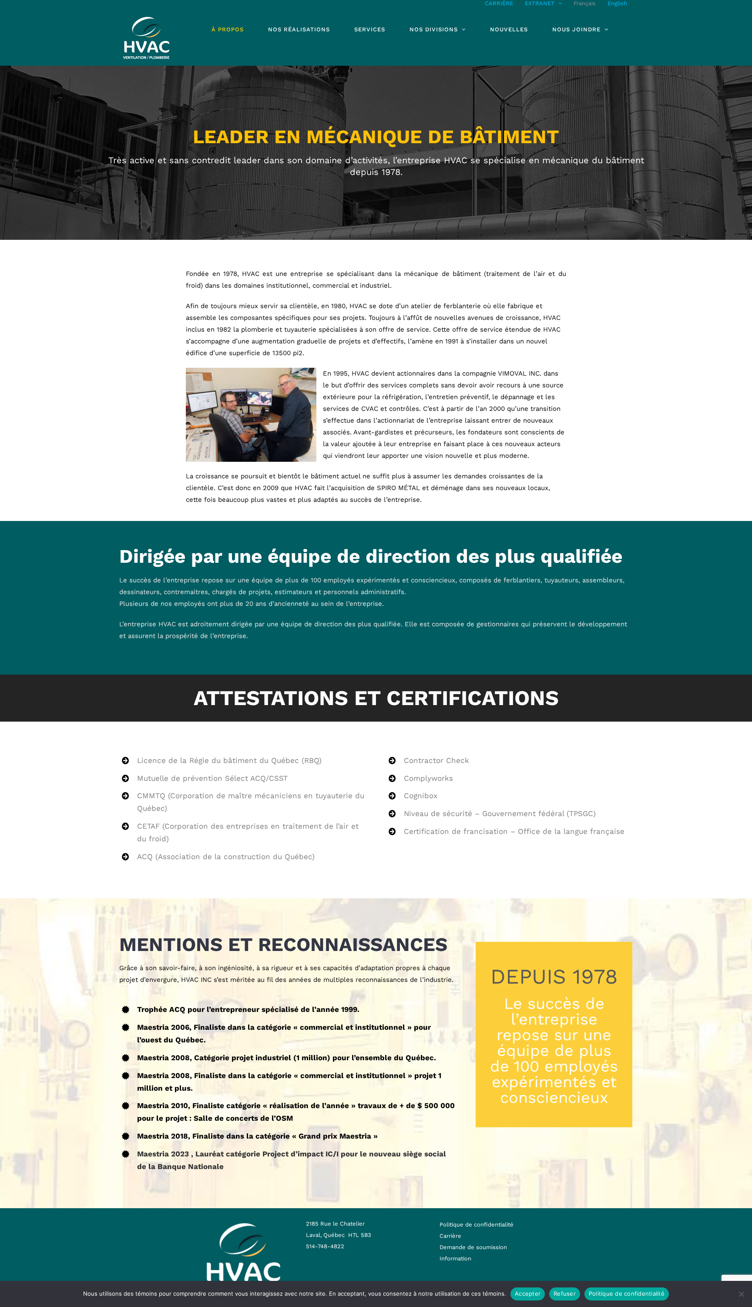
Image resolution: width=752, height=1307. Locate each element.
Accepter (527, 1293)
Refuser (565, 1293)
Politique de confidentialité (627, 1293)
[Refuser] (741, 1294)
